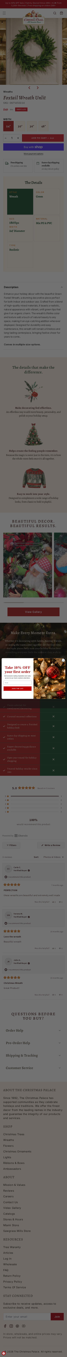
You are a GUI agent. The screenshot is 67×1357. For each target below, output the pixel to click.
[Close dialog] (63, 660)
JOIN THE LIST (18, 689)
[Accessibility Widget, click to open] (4, 1353)
